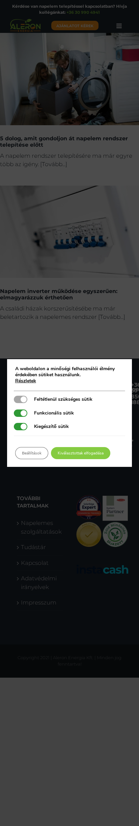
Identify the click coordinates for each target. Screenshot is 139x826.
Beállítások (31, 453)
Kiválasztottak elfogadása (81, 453)
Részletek (25, 381)
